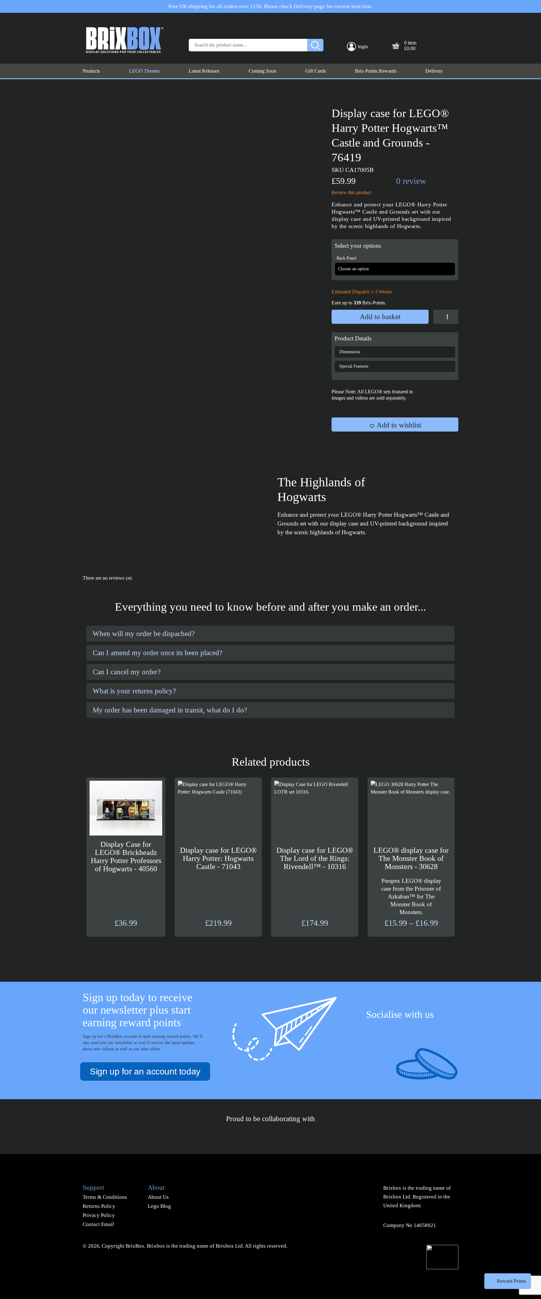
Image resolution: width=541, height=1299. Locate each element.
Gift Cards (315, 71)
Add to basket (380, 317)
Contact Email (98, 1224)
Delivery (434, 71)
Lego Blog (159, 1206)
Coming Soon (262, 71)
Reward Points (511, 1281)
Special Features (353, 366)
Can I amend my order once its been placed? (157, 653)
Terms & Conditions (105, 1197)
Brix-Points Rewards (375, 71)
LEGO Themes (144, 71)
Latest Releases (204, 71)
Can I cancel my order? (127, 672)
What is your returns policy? (134, 691)
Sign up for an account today (145, 1071)
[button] (395, 424)
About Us (158, 1197)
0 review (411, 181)
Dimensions (349, 351)
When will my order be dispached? (144, 634)
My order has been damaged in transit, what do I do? (170, 710)
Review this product (351, 192)
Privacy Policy (99, 1215)
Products (91, 71)
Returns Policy (99, 1206)
